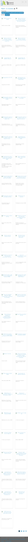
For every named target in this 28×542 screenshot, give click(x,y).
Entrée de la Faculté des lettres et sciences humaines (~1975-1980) (21, 361)
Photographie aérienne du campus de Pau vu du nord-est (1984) (21, 125)
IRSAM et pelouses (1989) (6, 25)
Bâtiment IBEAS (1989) (19, 439)
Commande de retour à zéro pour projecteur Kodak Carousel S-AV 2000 (7, 164)
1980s (6, 14)
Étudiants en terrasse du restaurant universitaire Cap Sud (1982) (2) (21, 223)
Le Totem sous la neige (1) (6, 439)
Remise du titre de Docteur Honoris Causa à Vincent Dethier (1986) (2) (7, 46)
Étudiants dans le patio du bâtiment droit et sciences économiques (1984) (20, 184)
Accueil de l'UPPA (4, 539)
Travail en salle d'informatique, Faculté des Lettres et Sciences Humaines (21, 460)
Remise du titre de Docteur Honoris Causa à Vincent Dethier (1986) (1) (21, 46)
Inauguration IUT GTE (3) (6, 84)
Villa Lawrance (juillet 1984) (6, 380)
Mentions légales (8, 541)
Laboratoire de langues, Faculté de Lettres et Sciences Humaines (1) (7, 500)
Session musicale (4, 360)
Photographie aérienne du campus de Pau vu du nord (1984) (6, 145)
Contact (2, 541)
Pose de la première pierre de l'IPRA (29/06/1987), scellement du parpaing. (7, 302)
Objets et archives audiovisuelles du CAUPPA (12, 12)
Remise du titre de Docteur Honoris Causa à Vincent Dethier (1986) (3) (21, 26)
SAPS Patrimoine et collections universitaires (17, 539)
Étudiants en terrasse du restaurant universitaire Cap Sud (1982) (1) (7, 263)
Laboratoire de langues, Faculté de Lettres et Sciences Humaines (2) (7, 480)
